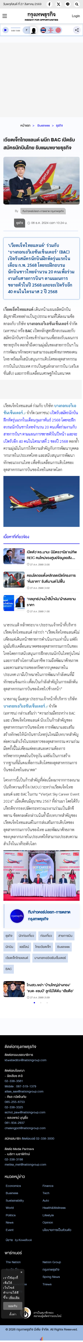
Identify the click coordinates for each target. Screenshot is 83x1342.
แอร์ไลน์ (24, 947)
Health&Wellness (54, 1208)
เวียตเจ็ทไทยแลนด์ (17, 958)
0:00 (13, 30)
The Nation (13, 1262)
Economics (13, 1186)
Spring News (51, 1277)
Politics (11, 1215)
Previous (9, 991)
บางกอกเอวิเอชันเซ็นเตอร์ (50, 958)
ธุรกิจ (59, 125)
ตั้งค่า (12, 1314)
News (9, 1222)
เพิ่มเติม (14, 1297)
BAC (9, 969)
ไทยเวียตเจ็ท (43, 947)
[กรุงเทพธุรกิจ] (41, 16)
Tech (46, 1193)
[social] (49, 4)
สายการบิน (65, 935)
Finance (48, 1186)
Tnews (47, 1284)
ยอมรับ (12, 1306)
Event (10, 1230)
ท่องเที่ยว (46, 935)
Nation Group (52, 1262)
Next (72, 991)
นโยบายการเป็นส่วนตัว (57, 1230)
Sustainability (15, 1200)
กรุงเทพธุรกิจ (51, 1269)
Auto (46, 1200)
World (10, 1208)
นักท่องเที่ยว (26, 935)
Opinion (48, 1222)
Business (43, 125)
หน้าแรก (25, 125)
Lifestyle (48, 1215)
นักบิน (9, 947)
